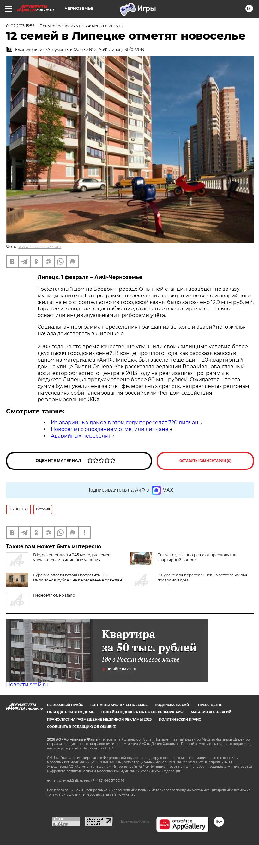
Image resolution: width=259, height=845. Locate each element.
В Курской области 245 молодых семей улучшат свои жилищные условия (72, 557)
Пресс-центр (210, 705)
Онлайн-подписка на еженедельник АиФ (142, 712)
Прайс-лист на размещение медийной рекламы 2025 (99, 720)
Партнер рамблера (134, 821)
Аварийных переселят (81, 436)
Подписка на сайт (173, 705)
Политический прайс (180, 720)
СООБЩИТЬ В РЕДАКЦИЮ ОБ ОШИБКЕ (81, 727)
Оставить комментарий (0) (205, 461)
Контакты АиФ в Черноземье (119, 705)
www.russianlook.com (39, 246)
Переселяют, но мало (54, 595)
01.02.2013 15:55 (20, 25)
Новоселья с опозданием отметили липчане (109, 429)
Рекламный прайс (65, 705)
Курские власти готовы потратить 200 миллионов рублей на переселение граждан (77, 577)
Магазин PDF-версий (211, 712)
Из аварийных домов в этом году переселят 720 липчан (124, 422)
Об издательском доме (70, 712)
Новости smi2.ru (27, 684)
